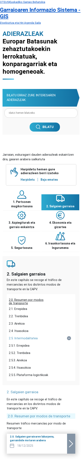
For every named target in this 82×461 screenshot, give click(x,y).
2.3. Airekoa (17, 323)
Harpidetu (28, 179)
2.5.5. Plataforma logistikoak (28, 375)
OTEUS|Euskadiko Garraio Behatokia (22, 2)
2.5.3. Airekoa (18, 360)
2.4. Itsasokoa (18, 331)
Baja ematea (49, 179)
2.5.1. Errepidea (19, 345)
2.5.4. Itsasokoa (20, 368)
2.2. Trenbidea (18, 316)
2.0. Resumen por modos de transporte (26, 301)
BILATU (48, 127)
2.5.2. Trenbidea (19, 353)
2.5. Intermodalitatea (23, 338)
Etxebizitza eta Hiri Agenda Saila (20, 22)
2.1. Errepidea (18, 309)
